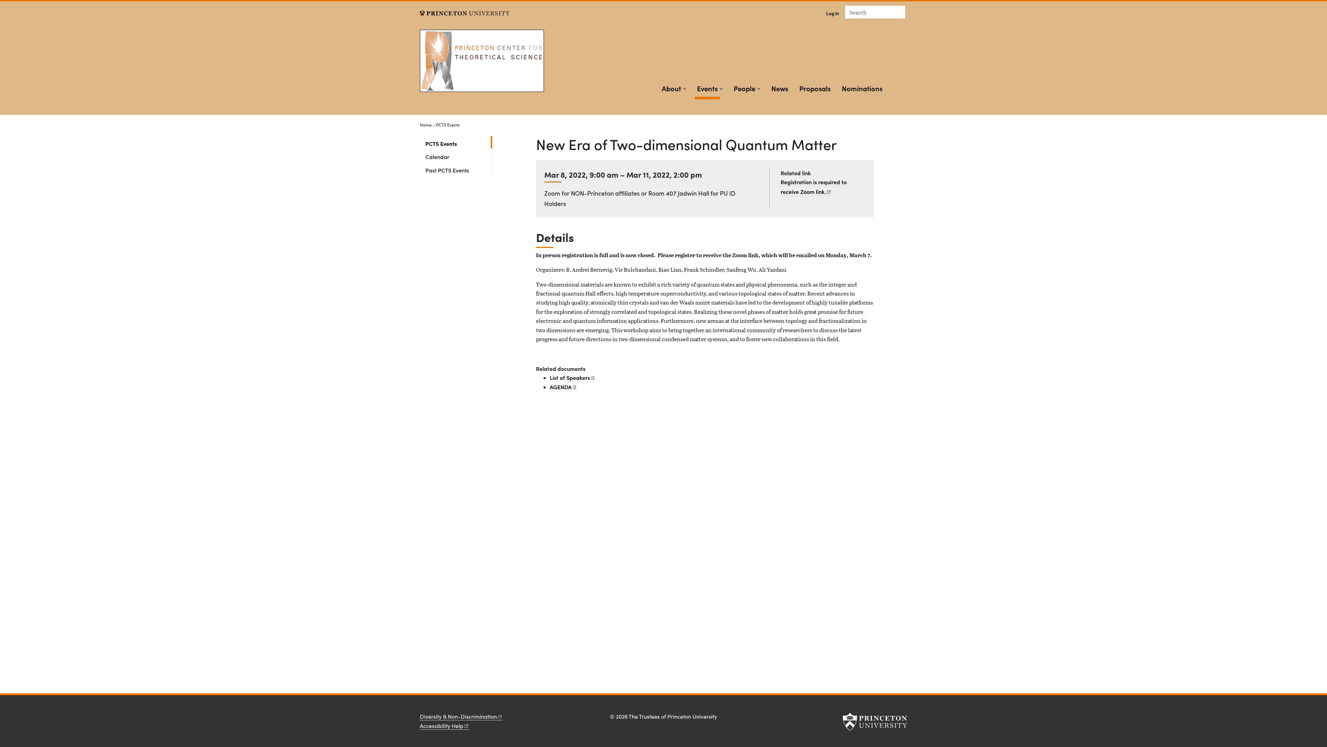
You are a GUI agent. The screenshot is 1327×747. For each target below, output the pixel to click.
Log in (832, 13)
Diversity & (458, 716)
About (671, 88)
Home (426, 125)
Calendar (437, 156)
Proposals (815, 88)
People (744, 88)
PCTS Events (448, 125)
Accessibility (441, 725)
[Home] (482, 68)
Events (708, 88)
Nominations (862, 88)
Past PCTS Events (447, 170)
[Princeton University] (465, 13)
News (779, 88)
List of (570, 377)
